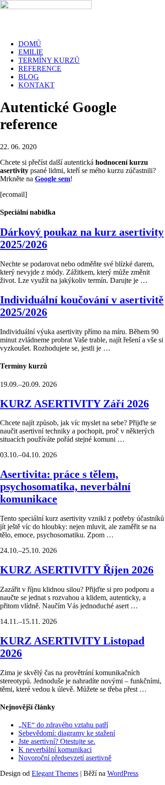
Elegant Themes (55, 773)
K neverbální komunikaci (55, 749)
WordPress (122, 773)
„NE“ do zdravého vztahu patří (63, 725)
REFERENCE (39, 68)
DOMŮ (29, 44)
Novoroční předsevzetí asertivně (64, 758)
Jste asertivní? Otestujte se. (56, 741)
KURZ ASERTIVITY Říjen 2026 (77, 570)
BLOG (28, 77)
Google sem (52, 179)
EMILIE (30, 52)
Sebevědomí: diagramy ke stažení (66, 733)
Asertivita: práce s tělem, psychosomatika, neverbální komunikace (65, 486)
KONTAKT (36, 85)
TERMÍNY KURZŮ (49, 60)
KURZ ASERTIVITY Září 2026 (74, 404)
